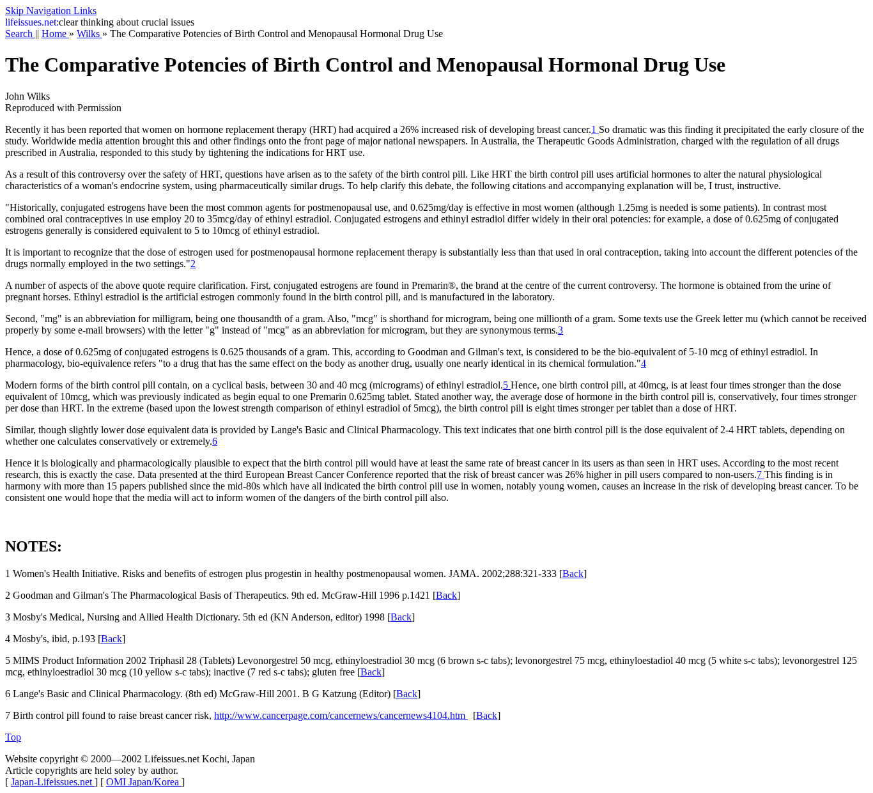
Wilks (89, 33)
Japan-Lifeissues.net (53, 781)
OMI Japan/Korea (144, 781)
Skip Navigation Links (51, 10)
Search (20, 33)
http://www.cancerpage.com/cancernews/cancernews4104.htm (341, 715)
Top (13, 737)
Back (572, 573)
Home (55, 33)
